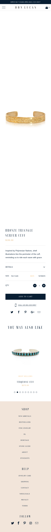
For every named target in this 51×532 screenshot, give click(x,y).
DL (25, 434)
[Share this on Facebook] (19, 312)
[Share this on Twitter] (12, 312)
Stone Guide (25, 446)
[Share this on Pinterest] (25, 312)
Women (41, 276)
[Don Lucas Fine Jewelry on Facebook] (19, 523)
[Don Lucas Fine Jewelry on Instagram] (31, 523)
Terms (25, 506)
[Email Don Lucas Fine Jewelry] (37, 523)
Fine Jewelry (25, 428)
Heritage (25, 440)
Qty (7, 285)
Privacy (25, 500)
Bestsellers (25, 422)
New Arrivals (24, 416)
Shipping (25, 481)
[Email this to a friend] (39, 312)
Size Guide (14, 276)
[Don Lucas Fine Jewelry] (25, 7)
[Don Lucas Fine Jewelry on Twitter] (12, 523)
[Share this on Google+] (32, 312)
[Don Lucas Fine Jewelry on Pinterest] (25, 523)
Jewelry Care (24, 476)
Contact (25, 488)
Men (32, 276)
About (25, 452)
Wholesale (25, 494)
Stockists (25, 458)
